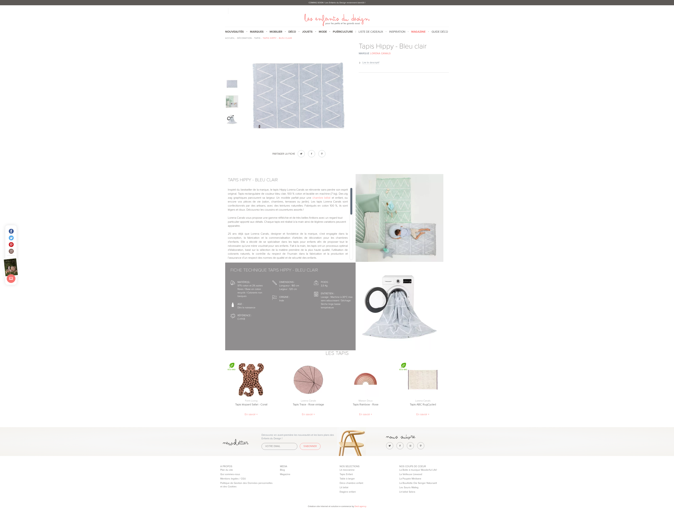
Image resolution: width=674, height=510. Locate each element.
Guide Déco (440, 32)
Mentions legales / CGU (233, 478)
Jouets (307, 32)
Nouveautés (234, 32)
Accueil (230, 38)
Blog (282, 469)
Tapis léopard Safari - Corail (251, 404)
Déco (292, 32)
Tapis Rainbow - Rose (365, 404)
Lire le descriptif (370, 62)
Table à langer (347, 478)
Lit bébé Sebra (407, 491)
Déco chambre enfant (351, 483)
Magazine (285, 474)
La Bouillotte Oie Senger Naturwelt (418, 483)
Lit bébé (344, 487)
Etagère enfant (348, 491)
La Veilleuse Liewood (410, 474)
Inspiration (397, 32)
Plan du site (226, 469)
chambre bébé (321, 198)
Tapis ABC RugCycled (423, 404)
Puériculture (343, 32)
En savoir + (251, 414)
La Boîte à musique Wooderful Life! (418, 469)
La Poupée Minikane (410, 478)
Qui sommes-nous (230, 474)
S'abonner (310, 446)
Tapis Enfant (346, 474)
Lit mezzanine (347, 469)
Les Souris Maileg (408, 487)
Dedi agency (360, 506)
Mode (323, 32)
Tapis (257, 38)
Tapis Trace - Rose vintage (308, 404)
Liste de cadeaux (371, 32)
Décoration (244, 38)
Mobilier (276, 32)
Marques (257, 32)
